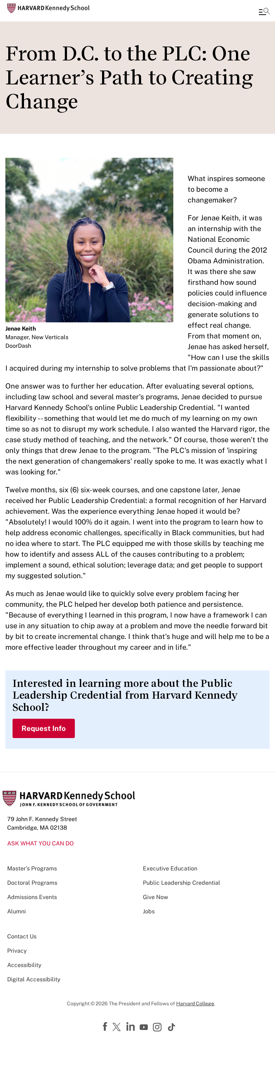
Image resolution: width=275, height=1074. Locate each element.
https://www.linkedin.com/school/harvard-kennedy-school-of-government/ (131, 1027)
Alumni (16, 911)
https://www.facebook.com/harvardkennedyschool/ (106, 1027)
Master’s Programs (32, 868)
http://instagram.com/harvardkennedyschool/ (158, 1028)
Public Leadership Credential (181, 882)
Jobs (149, 911)
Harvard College (195, 1003)
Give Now (155, 897)
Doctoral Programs (32, 882)
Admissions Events (32, 897)
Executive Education (170, 868)
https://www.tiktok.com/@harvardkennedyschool (172, 1027)
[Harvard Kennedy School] (48, 8)
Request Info (43, 728)
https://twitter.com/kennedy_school (117, 1027)
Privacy (17, 950)
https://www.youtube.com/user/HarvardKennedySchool (144, 1027)
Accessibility (24, 965)
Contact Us (22, 936)
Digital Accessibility (34, 979)
